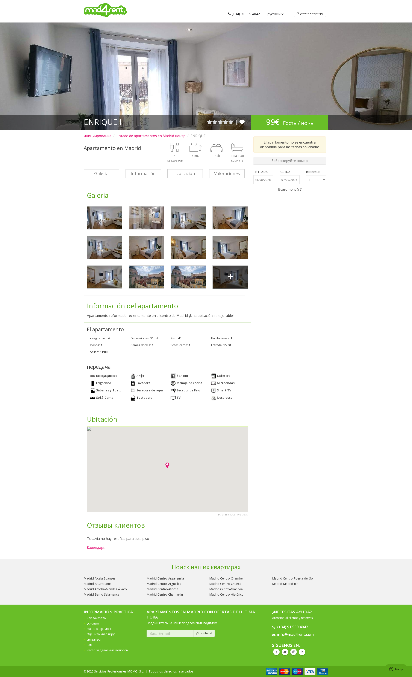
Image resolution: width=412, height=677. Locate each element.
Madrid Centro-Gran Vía (226, 589)
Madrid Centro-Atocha (162, 589)
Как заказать (96, 618)
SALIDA (285, 172)
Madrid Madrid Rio (285, 584)
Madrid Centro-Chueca (225, 584)
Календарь (96, 547)
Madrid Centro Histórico (226, 594)
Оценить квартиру (101, 634)
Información (143, 173)
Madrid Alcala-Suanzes (99, 578)
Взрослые (313, 172)
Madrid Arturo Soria (98, 584)
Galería (101, 173)
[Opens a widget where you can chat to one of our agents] (396, 669)
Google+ (293, 652)
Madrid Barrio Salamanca (101, 594)
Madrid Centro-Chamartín (165, 594)
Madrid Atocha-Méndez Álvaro (105, 589)
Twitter (285, 652)
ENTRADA (260, 172)
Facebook (276, 652)
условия (93, 623)
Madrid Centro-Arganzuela (165, 578)
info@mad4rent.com (295, 634)
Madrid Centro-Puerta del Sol (293, 578)
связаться (94, 639)
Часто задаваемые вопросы (107, 650)
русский (274, 14)
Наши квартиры (99, 629)
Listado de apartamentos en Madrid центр (151, 135)
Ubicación (185, 173)
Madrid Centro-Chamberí (226, 578)
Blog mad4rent (302, 652)
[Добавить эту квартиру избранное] (242, 122)
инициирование (97, 135)
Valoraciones (227, 173)
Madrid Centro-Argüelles (164, 584)
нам (89, 645)
